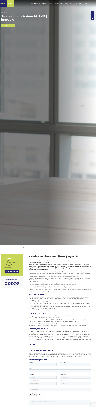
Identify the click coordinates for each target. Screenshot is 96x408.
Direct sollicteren (11, 271)
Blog (86, 3)
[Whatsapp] (17, 283)
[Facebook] (9, 283)
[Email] (14, 283)
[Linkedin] (11, 283)
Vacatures (5, 247)
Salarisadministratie (35, 3)
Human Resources (47, 3)
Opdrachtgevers (58, 3)
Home (1, 247)
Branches (66, 3)
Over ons (80, 3)
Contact (91, 3)
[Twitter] (6, 283)
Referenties (73, 3)
